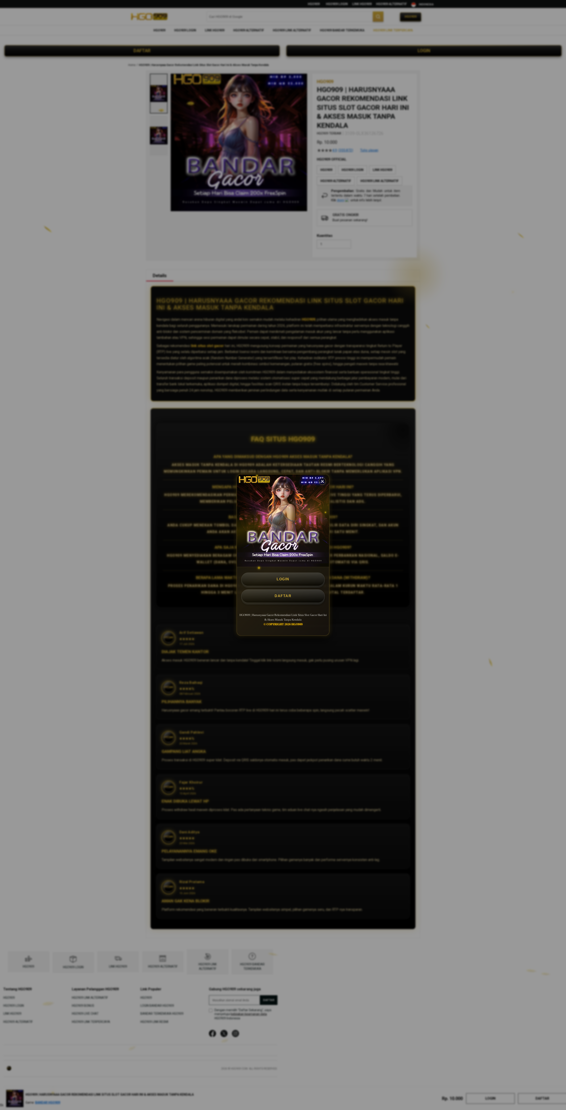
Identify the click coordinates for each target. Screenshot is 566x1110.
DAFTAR (283, 596)
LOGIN (283, 579)
